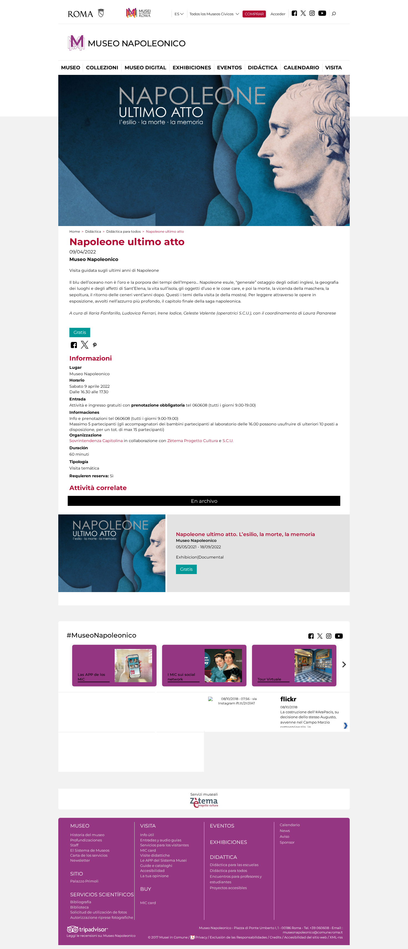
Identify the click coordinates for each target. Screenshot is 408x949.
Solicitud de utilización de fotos (98, 912)
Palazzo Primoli (84, 881)
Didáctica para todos (123, 231)
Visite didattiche (155, 855)
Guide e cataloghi (156, 865)
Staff (74, 845)
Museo (70, 68)
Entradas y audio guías (160, 840)
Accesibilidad (152, 870)
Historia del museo (87, 835)
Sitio (76, 873)
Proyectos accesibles (228, 887)
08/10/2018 (309, 717)
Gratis (80, 332)
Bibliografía (80, 902)
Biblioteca (79, 907)
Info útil (147, 835)
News (285, 830)
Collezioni (102, 68)
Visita (333, 68)
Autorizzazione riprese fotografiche (101, 917)
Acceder (278, 14)
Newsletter (80, 860)
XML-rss (336, 937)
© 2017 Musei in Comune (168, 937)
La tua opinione (154, 876)
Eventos (229, 68)
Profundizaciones (86, 840)
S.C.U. (228, 440)
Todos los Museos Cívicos (211, 14)
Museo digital (145, 68)
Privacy (201, 937)
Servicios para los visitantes (164, 845)
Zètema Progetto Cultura (192, 440)
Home (74, 231)
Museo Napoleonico (136, 43)
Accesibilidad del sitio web (305, 937)
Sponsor (287, 842)
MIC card (148, 850)
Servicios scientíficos (102, 894)
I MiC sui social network (181, 676)
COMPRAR (254, 14)
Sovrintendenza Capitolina (96, 440)
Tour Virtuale (269, 679)
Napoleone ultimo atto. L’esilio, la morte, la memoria (245, 534)
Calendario (301, 68)
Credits (275, 937)
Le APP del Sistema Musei (163, 860)
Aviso (284, 836)
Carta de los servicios (88, 855)
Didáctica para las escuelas (234, 864)
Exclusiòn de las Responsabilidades (238, 937)
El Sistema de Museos (89, 850)
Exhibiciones (192, 68)
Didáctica (263, 68)
